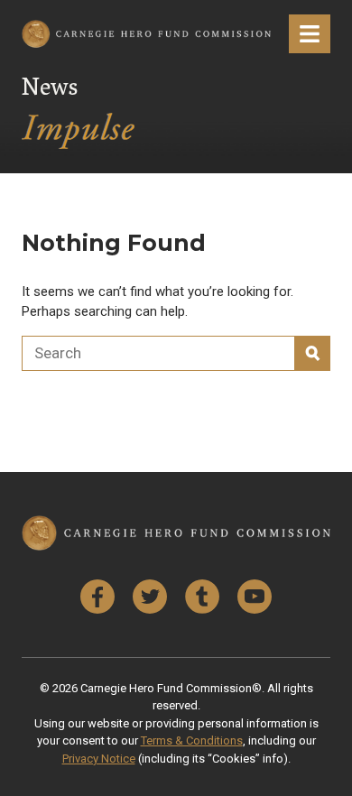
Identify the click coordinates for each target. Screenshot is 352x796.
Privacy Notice (98, 758)
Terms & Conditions (192, 740)
